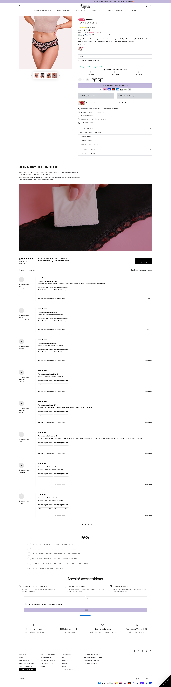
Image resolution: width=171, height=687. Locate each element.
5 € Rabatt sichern (92, 358)
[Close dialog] (101, 324)
